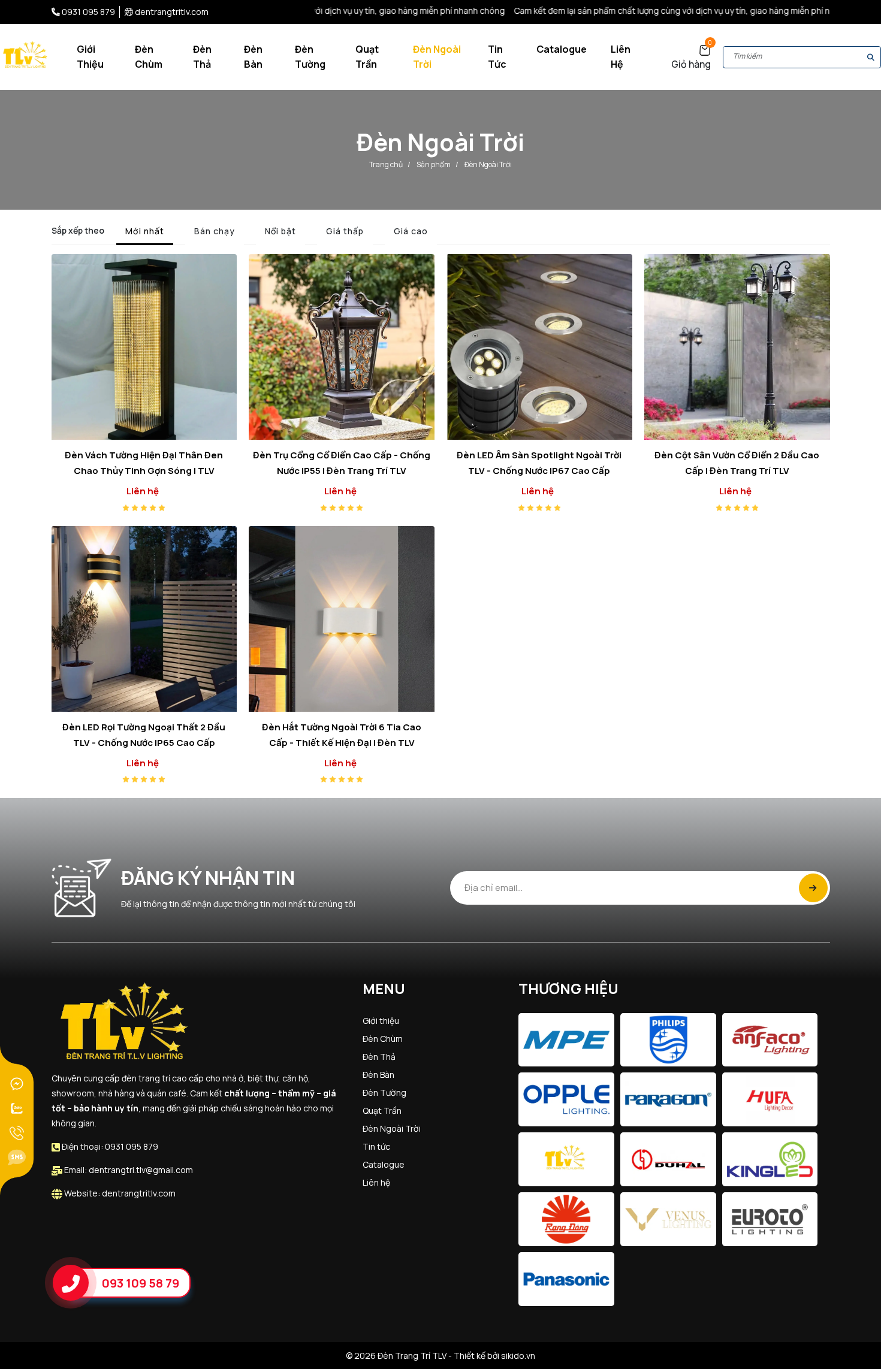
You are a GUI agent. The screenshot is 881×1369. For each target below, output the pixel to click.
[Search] (870, 57)
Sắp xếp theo (78, 230)
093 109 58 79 (140, 1282)
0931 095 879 (88, 11)
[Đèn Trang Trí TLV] (26, 56)
